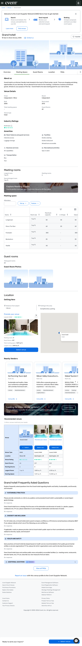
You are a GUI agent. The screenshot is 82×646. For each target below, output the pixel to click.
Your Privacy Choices (8, 605)
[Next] (80, 72)
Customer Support (7, 603)
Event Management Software (50, 582)
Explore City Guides (7, 590)
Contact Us (5, 600)
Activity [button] (10, 390)
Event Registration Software (50, 585)
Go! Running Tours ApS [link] (17, 376)
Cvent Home (6, 598)
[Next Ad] (36, 315)
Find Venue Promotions (9, 587)
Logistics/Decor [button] (40, 392)
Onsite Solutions (7, 592)
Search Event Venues (8, 585)
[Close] (76, 14)
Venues (9, 7)
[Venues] (78, 3)
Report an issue (21, 576)
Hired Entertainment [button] (20, 390)
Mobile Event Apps (47, 587)
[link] (19, 368)
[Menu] (2, 3)
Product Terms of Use (48, 600)
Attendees (7, 200)
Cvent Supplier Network (9, 582)
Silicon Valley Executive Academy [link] (47, 376)
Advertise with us (47, 605)
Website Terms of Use (48, 603)
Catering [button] (74, 390)
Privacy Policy (46, 598)
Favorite (77, 36)
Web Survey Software (48, 592)
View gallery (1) (75, 66)
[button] (24, 54)
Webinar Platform (47, 594)
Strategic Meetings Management (51, 590)
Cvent (3, 7)
